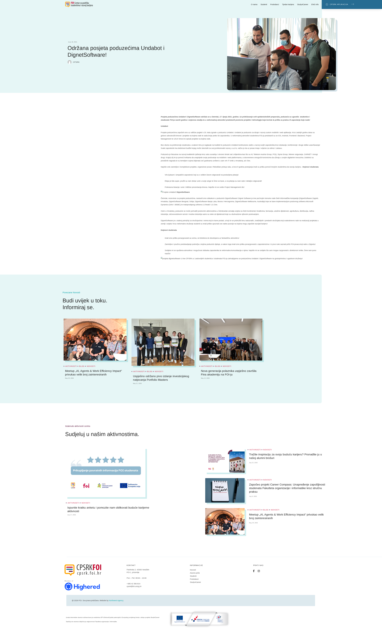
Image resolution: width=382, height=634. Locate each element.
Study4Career (302, 4)
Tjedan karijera (288, 4)
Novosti (91, 366)
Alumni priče (195, 573)
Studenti (264, 4)
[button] (352, 4)
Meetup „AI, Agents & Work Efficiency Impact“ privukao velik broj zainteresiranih (93, 372)
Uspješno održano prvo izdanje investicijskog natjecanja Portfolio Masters (161, 378)
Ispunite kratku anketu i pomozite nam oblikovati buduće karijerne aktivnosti (108, 509)
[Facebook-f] (253, 570)
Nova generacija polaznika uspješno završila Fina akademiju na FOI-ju (228, 372)
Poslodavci (274, 4)
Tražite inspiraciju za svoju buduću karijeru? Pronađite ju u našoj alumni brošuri (285, 456)
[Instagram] (258, 570)
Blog (81, 366)
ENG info (315, 4)
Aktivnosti (71, 366)
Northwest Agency (116, 600)
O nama (254, 4)
